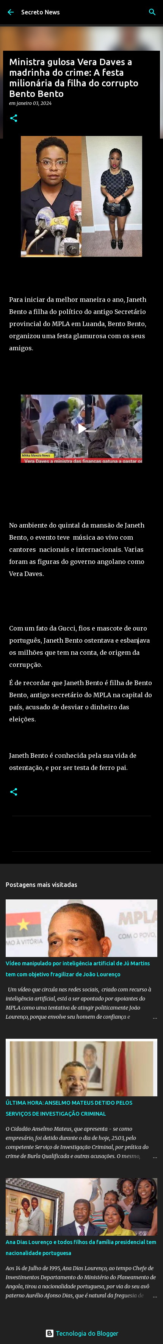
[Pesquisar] (152, 12)
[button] (13, 119)
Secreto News (40, 12)
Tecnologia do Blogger (86, 1333)
